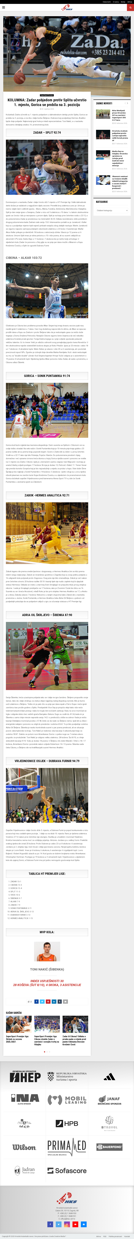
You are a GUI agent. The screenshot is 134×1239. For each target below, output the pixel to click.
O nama (116, 2)
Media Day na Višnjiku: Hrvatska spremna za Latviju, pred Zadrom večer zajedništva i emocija (120, 158)
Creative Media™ (60, 1236)
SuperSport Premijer (47, 95)
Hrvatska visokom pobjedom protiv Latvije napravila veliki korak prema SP (120, 135)
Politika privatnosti (115, 1236)
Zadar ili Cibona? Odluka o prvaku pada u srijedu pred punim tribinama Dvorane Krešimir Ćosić (74, 1040)
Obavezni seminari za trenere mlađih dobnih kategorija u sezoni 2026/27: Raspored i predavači (120, 182)
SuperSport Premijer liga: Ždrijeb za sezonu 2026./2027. (17, 1039)
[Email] (84, 1224)
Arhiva (129, 2)
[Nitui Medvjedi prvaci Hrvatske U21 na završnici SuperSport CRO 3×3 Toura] (103, 114)
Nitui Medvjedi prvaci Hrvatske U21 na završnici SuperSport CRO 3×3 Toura (119, 115)
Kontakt (127, 1236)
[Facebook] (50, 1224)
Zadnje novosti (104, 103)
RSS (104, 1236)
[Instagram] (67, 1224)
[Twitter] (59, 1224)
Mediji (123, 2)
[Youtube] (75, 1224)
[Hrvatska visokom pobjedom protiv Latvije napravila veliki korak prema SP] (103, 134)
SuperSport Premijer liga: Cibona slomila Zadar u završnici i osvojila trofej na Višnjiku (46, 1040)
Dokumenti (107, 2)
